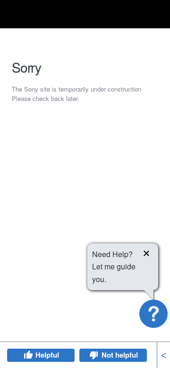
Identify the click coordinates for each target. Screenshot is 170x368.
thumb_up (28, 355)
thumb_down (94, 355)
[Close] (146, 254)
